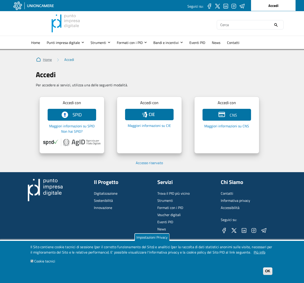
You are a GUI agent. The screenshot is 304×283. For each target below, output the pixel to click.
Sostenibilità (103, 200)
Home (35, 42)
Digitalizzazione (106, 193)
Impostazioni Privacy (152, 237)
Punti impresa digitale (63, 42)
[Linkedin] (226, 6)
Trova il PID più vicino (173, 193)
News (216, 42)
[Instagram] (234, 6)
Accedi (273, 5)
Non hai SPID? (72, 131)
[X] (217, 6)
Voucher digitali (169, 214)
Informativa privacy (235, 200)
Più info (259, 252)
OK (267, 271)
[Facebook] (209, 6)
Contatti (233, 42)
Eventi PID (197, 42)
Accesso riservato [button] (149, 162)
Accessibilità (230, 207)
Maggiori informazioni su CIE (149, 125)
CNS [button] (232, 115)
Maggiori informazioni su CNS (226, 126)
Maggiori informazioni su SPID (72, 126)
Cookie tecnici (44, 261)
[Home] (66, 17)
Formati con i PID (130, 42)
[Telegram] (242, 6)
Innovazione (103, 207)
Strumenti (98, 42)
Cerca (276, 25)
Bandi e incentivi (166, 42)
